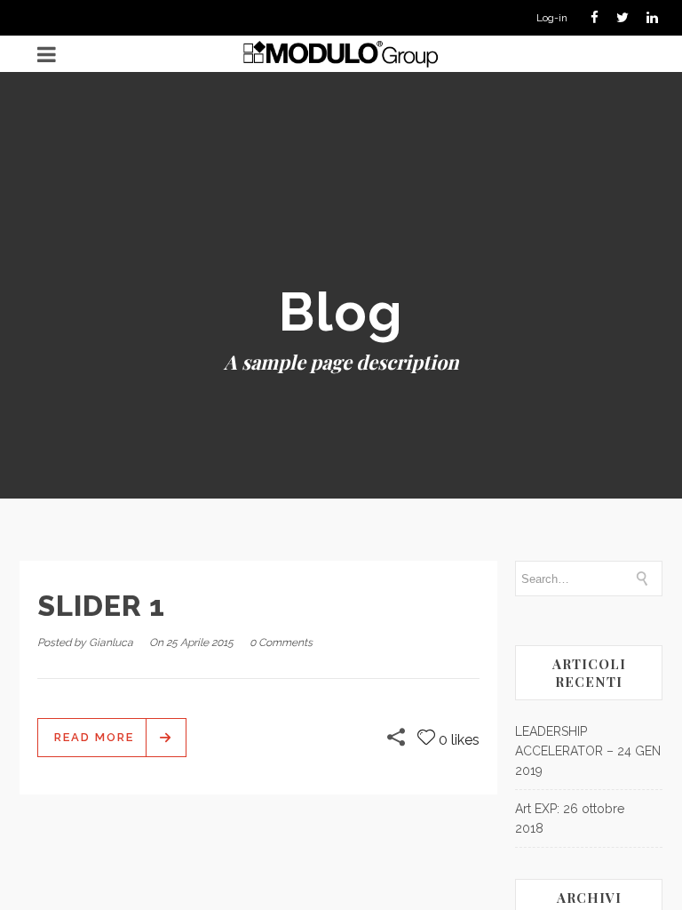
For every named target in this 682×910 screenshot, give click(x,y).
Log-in (551, 18)
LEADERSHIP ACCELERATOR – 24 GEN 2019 (588, 751)
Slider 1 (101, 605)
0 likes (459, 739)
